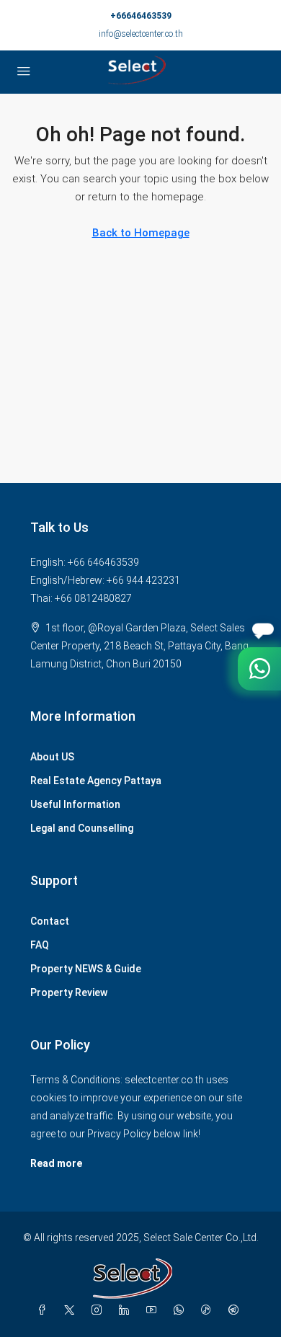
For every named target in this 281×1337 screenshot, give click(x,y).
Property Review (68, 992)
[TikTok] (209, 1310)
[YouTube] (154, 1310)
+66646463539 (140, 16)
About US (52, 757)
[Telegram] (236, 1310)
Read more (56, 1163)
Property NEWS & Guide (85, 968)
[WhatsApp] (181, 1310)
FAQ (39, 945)
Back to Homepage (140, 232)
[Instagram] (99, 1310)
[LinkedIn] (127, 1310)
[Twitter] (72, 1310)
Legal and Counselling (81, 828)
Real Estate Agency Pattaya (95, 780)
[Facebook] (45, 1310)
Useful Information (75, 804)
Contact (49, 921)
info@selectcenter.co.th (141, 34)
